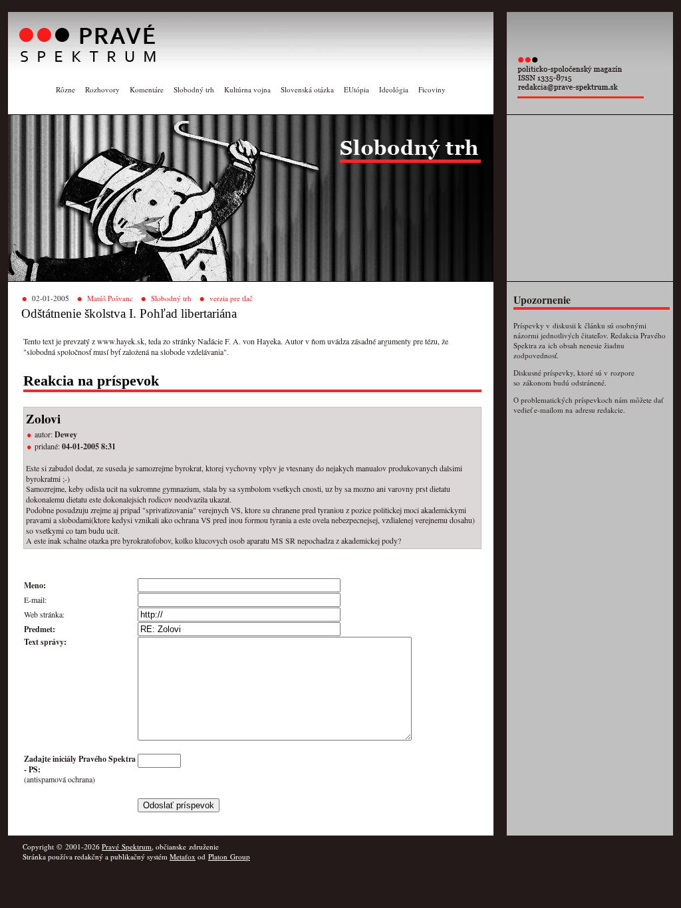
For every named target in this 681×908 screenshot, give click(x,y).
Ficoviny (432, 89)
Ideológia (393, 89)
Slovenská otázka (307, 89)
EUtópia (356, 89)
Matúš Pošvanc (110, 298)
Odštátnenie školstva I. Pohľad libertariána (129, 313)
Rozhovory (102, 89)
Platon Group (229, 856)
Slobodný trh (194, 89)
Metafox (183, 856)
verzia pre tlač (231, 298)
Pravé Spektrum (127, 846)
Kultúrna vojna (247, 89)
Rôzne (65, 89)
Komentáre (147, 89)
